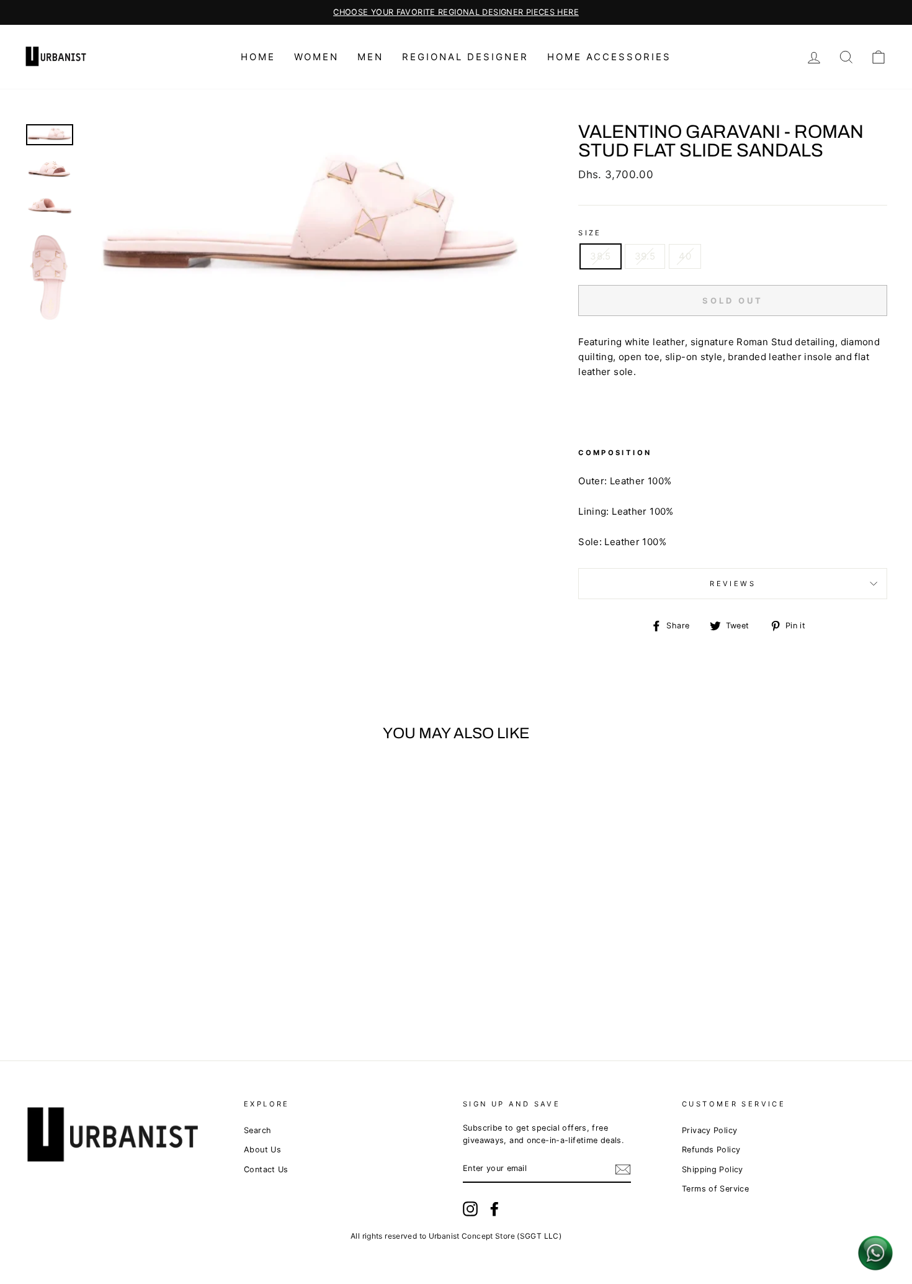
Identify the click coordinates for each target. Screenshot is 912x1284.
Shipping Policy (712, 1169)
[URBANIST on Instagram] (470, 1208)
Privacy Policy (709, 1130)
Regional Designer (465, 57)
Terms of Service (715, 1188)
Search (257, 1130)
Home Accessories (609, 57)
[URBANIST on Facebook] (494, 1208)
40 (685, 256)
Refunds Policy (711, 1149)
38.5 (600, 256)
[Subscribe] (623, 1169)
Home (258, 57)
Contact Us (266, 1169)
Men (370, 57)
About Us (262, 1149)
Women (316, 57)
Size (590, 232)
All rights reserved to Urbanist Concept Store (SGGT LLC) (456, 1236)
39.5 (645, 256)
